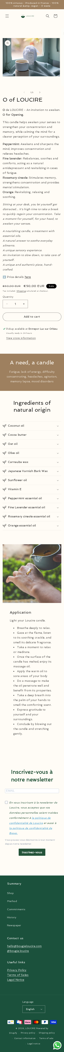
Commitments (16, 909)
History (11, 917)
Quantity (8, 297)
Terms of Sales (17, 975)
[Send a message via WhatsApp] (57, 1045)
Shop (10, 893)
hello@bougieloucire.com (24, 946)
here (28, 277)
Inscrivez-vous (32, 852)
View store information (21, 338)
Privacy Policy (16, 970)
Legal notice (33, 1044)
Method (12, 901)
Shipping (21, 291)
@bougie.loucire (18, 951)
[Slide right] (40, 92)
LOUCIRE (30, 1028)
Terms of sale (46, 1038)
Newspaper (14, 925)
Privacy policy (28, 1033)
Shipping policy (47, 1033)
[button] (7, 16)
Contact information (25, 1038)
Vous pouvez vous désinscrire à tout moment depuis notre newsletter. (30, 842)
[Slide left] (24, 92)
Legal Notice (15, 979)
